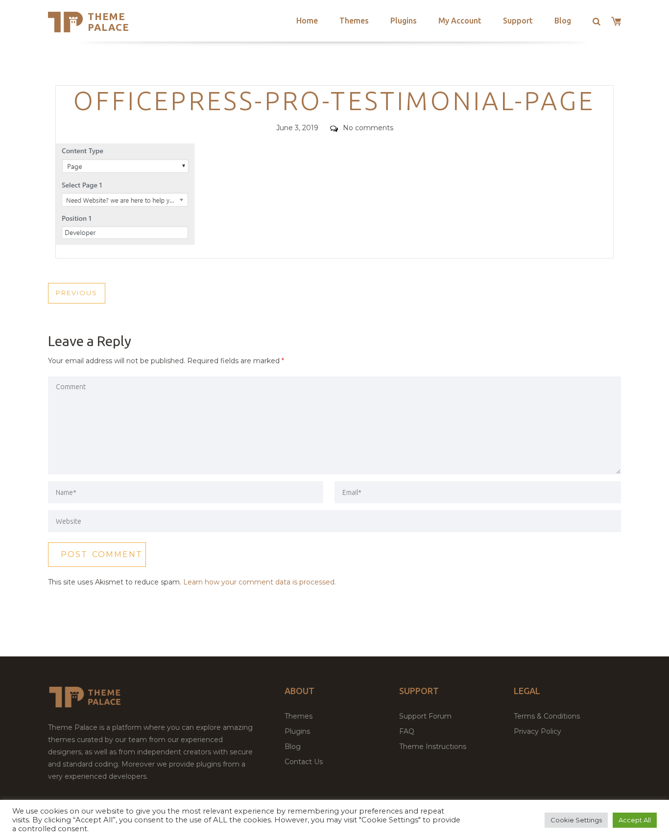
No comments (368, 127)
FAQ (406, 731)
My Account (459, 20)
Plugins (403, 20)
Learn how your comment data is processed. (259, 582)
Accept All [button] (635, 820)
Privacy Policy (537, 731)
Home (307, 20)
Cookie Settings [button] (576, 820)
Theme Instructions (432, 746)
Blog (562, 20)
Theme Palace (108, 22)
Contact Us (304, 761)
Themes (354, 20)
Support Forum (425, 716)
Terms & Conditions (547, 716)
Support (518, 20)
